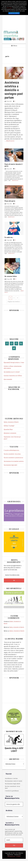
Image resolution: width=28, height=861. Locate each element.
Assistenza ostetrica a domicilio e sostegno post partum (14, 90)
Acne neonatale (8, 379)
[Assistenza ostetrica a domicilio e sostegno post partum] (14, 79)
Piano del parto (10, 201)
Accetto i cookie (14, 13)
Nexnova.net (11, 856)
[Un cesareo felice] (12, 274)
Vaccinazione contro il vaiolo (13, 781)
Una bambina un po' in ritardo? (12, 372)
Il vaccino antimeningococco (11, 450)
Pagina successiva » (14, 301)
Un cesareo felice (11, 276)
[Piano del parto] (14, 199)
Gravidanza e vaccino (11, 778)
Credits (18, 856)
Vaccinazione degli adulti (10, 465)
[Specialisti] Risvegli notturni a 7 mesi (14, 362)
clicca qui (9, 7)
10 (15, 279)
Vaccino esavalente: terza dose (12, 454)
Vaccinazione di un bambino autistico (14, 461)
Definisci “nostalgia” (9, 426)
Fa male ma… (9, 237)
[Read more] (10, 141)
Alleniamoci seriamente (10, 433)
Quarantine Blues (8, 429)
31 (15, 240)
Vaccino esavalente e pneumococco (13, 457)
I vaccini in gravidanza (12, 790)
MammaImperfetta (14, 34)
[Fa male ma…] (14, 235)
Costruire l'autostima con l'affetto (13, 375)
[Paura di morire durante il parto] (14, 162)
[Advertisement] (14, 20)
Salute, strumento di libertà (11, 422)
